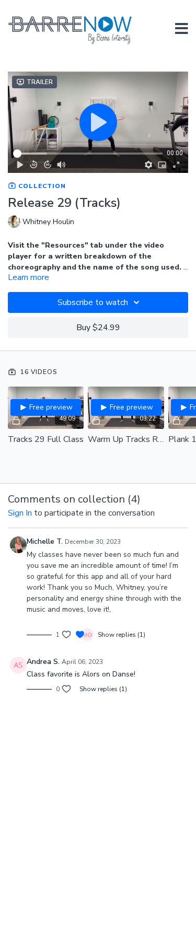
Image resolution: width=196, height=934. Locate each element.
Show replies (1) (121, 635)
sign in (20, 513)
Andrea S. (43, 662)
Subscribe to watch (92, 302)
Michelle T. (45, 541)
